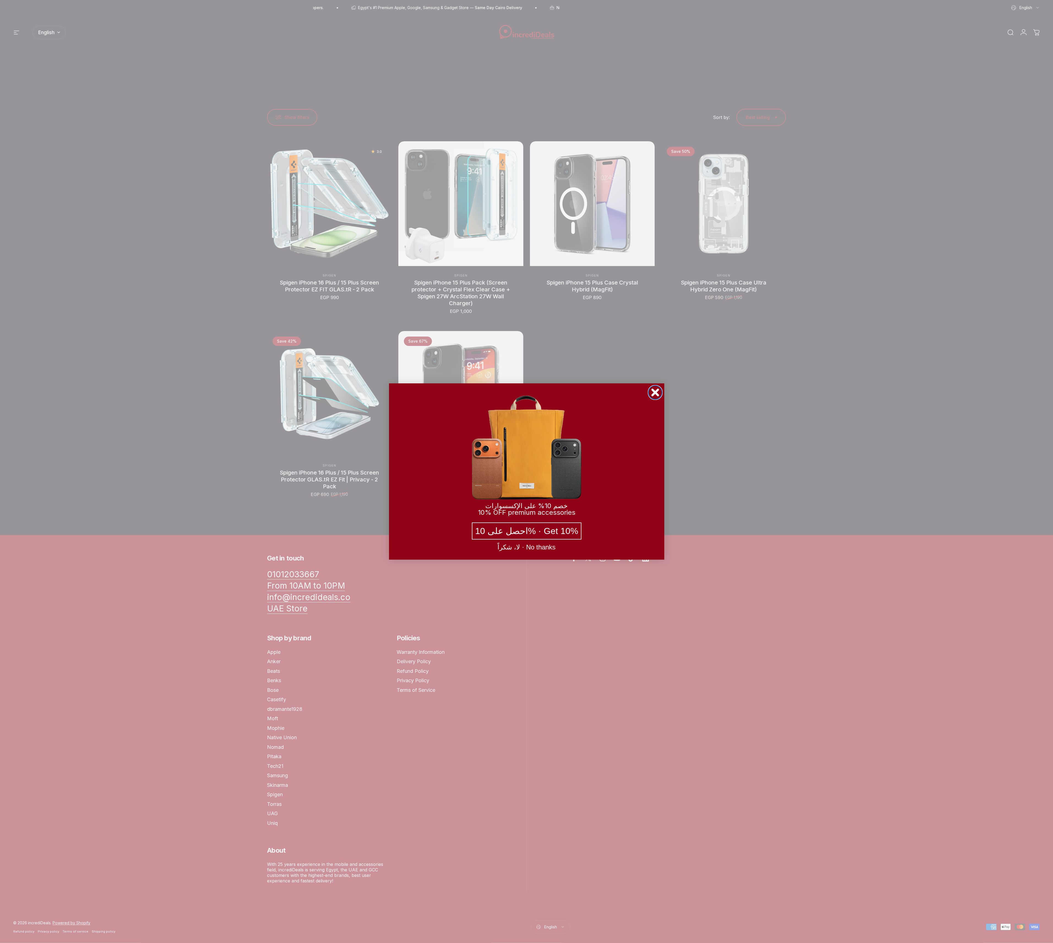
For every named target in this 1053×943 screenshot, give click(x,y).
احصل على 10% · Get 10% (526, 531)
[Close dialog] (655, 392)
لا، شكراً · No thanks (526, 547)
